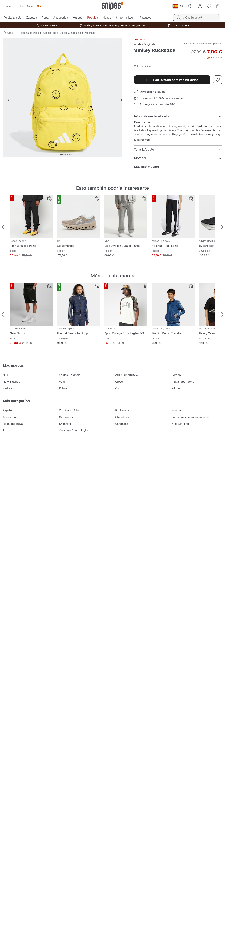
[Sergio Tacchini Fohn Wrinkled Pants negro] (31, 216)
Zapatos (8, 410)
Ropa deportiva (13, 424)
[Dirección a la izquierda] (8, 100)
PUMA (63, 388)
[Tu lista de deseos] (209, 6)
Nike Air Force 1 (181, 424)
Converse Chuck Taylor (74, 430)
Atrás (10, 32)
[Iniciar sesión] (200, 6)
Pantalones (122, 410)
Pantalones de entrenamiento (190, 417)
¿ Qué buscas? (192, 17)
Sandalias (121, 424)
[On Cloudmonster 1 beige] (78, 216)
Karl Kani (8, 388)
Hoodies (177, 410)
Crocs (119, 382)
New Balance (11, 382)
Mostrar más (142, 139)
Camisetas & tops (70, 410)
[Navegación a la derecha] (121, 100)
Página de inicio (30, 32)
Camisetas (66, 417)
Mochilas (90, 32)
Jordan (176, 375)
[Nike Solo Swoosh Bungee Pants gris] (125, 216)
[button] (65, 97)
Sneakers (65, 424)
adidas (176, 388)
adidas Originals (144, 44)
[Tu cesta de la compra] (218, 6)
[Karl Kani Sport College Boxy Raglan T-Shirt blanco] (125, 304)
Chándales (122, 417)
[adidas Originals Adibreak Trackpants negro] (173, 216)
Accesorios (49, 32)
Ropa (6, 430)
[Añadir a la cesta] (49, 198)
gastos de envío (217, 45)
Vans (62, 382)
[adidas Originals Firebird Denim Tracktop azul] (78, 304)
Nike (6, 375)
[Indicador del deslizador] (61, 155)
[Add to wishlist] (218, 80)
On (117, 388)
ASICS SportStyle (126, 375)
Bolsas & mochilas (70, 32)
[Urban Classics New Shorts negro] (31, 304)
